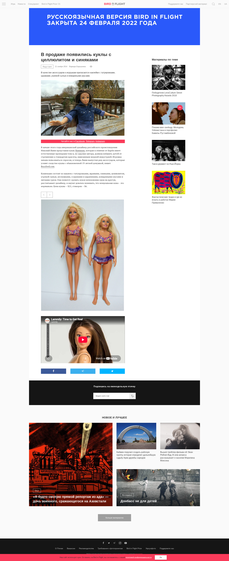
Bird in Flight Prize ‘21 (51, 4)
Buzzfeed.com (47, 166)
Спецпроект (33, 4)
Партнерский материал (196, 4)
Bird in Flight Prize (134, 548)
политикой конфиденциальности (139, 557)
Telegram (90, 141)
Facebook (80, 141)
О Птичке (59, 548)
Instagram (100, 141)
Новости (21, 4)
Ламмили (80, 150)
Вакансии (71, 548)
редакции (138, 554)
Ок (161, 557)
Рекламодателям (86, 548)
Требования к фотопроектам (110, 548)
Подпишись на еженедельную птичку (114, 386)
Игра (13, 4)
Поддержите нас (175, 4)
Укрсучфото (151, 548)
